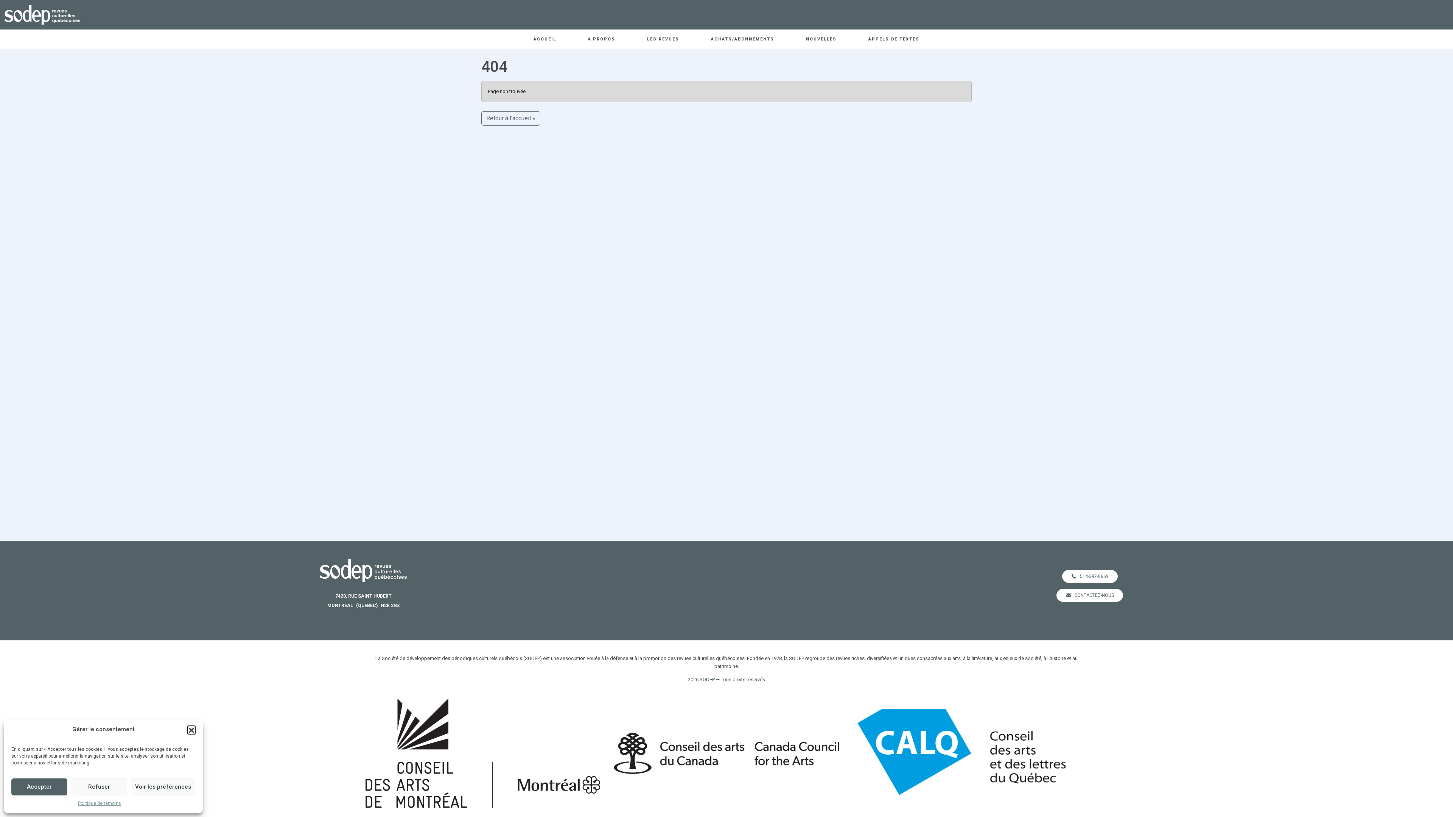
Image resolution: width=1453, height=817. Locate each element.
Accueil (545, 39)
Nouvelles (821, 39)
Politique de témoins (99, 803)
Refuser (99, 786)
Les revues (663, 39)
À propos (602, 39)
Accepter (39, 786)
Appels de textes (894, 39)
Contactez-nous (1094, 595)
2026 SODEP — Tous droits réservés (726, 679)
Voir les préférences (163, 786)
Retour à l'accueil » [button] (510, 118)
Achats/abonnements (742, 39)
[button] (191, 729)
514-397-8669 (1094, 576)
